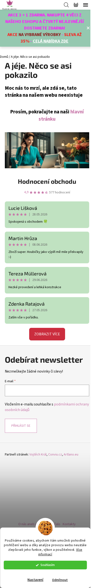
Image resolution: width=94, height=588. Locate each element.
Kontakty (69, 524)
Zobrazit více (47, 334)
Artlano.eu (71, 454)
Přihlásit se (20, 425)
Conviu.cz (55, 454)
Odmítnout (60, 580)
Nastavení (35, 579)
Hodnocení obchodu (47, 181)
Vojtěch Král (38, 454)
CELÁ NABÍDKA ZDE (50, 41)
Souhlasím (47, 565)
